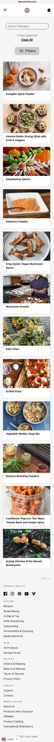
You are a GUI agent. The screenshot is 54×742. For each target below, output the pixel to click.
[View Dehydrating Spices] (26, 161)
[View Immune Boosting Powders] (26, 458)
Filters (30, 51)
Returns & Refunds (14, 668)
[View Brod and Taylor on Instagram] (12, 593)
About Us (9, 706)
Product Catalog (13, 721)
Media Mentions (13, 636)
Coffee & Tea (11, 616)
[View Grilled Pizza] (26, 373)
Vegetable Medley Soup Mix (23, 433)
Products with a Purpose (18, 711)
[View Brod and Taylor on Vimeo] (33, 593)
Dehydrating (11, 626)
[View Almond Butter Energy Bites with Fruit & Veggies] (26, 118)
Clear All (27, 40)
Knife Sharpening (14, 621)
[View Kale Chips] (26, 331)
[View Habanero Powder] (26, 203)
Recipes (8, 606)
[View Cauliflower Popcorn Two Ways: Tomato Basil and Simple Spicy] (26, 500)
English (10, 739)
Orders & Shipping (14, 663)
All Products (11, 647)
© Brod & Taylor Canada (27, 736)
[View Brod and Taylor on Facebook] (5, 593)
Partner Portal (12, 652)
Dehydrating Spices (18, 179)
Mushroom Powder (17, 306)
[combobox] (10, 739)
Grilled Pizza (13, 391)
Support (8, 690)
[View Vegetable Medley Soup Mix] (26, 415)
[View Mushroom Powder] (26, 288)
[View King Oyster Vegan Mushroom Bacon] (26, 246)
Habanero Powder (17, 221)
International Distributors (18, 726)
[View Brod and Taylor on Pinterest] (19, 593)
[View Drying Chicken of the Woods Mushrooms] (26, 543)
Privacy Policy (12, 678)
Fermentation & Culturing (18, 631)
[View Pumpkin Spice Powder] (26, 76)
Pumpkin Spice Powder (20, 94)
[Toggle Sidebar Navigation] (5, 10)
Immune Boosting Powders (22, 476)
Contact (8, 695)
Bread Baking (11, 611)
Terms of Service (14, 673)
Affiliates (9, 716)
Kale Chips (12, 349)
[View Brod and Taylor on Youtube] (26, 593)
